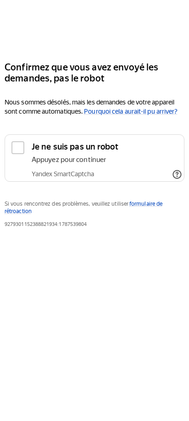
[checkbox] (94, 158)
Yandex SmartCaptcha (63, 174)
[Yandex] (94, 26)
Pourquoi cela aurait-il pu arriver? (131, 111)
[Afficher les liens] (177, 174)
